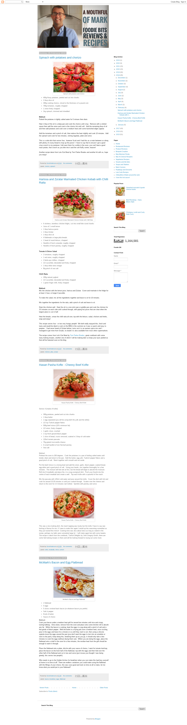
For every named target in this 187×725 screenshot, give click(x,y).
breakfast (52, 679)
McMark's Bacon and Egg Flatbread (61, 562)
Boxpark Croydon (122, 151)
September (122, 87)
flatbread (62, 679)
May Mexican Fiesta (123, 154)
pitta (52, 352)
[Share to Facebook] (83, 163)
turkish (62, 549)
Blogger (97, 719)
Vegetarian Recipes (122, 159)
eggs (57, 679)
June (120, 96)
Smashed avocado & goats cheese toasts (135, 188)
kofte (46, 549)
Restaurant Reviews (123, 146)
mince (57, 549)
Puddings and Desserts (124, 170)
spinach (52, 166)
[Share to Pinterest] (86, 163)
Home (74, 688)
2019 (118, 72)
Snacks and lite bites (123, 162)
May (119, 99)
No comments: (68, 163)
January (121, 125)
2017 (118, 128)
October (121, 84)
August (120, 90)
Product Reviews (121, 149)
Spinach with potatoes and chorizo (60, 57)
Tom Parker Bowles (77, 335)
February (121, 107)
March (120, 105)
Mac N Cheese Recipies (124, 157)
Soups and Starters (122, 164)
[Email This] (76, 163)
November (122, 81)
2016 (118, 131)
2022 (118, 63)
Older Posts (104, 688)
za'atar (56, 352)
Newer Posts (44, 688)
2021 (118, 66)
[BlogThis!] (79, 163)
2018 (118, 75)
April (119, 101)
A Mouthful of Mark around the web (128, 175)
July (119, 93)
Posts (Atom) (52, 691)
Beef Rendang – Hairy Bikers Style (134, 201)
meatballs (52, 549)
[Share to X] (81, 163)
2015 (118, 134)
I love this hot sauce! (123, 177)
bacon (47, 679)
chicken (47, 352)
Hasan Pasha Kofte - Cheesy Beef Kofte (64, 364)
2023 (118, 60)
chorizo (47, 166)
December (122, 78)
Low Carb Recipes (122, 172)
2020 (118, 69)
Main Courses (120, 167)
